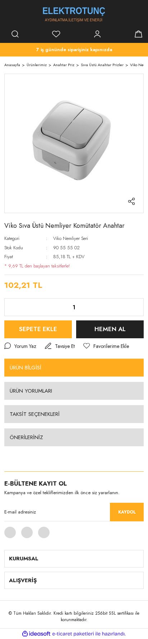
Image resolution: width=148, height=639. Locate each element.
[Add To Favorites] (106, 346)
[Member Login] (97, 34)
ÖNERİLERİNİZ (26, 437)
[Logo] (74, 14)
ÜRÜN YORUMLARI (31, 391)
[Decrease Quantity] (15, 307)
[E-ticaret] (73, 634)
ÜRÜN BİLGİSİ (25, 368)
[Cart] (138, 34)
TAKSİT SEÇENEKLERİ (35, 414)
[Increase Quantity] (132, 307)
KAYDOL (127, 512)
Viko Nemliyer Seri (70, 238)
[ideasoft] (36, 634)
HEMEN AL (110, 329)
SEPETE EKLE (38, 329)
